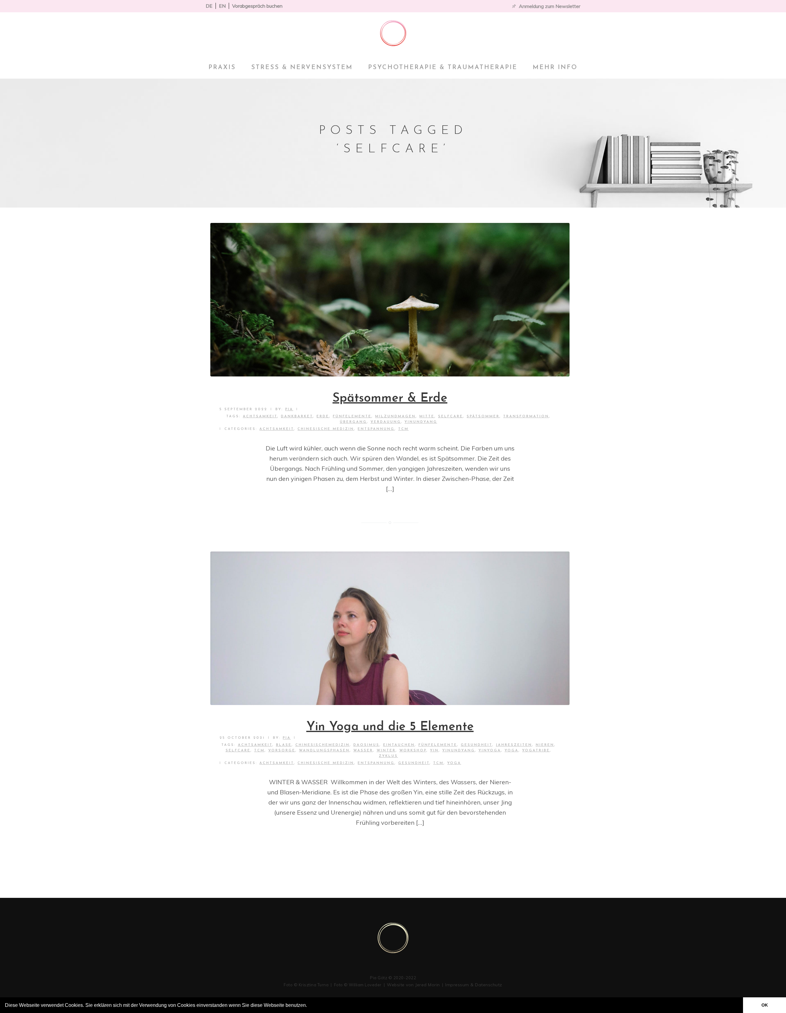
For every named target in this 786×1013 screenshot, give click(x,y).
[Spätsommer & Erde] (390, 299)
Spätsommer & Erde (390, 398)
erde (323, 416)
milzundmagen (395, 416)
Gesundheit (476, 745)
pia (289, 409)
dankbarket (297, 416)
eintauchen (399, 745)
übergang (353, 422)
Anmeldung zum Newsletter (549, 6)
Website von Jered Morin (413, 985)
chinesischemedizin (322, 745)
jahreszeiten (514, 745)
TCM (403, 429)
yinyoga (490, 750)
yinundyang (421, 422)
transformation (526, 416)
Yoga (454, 763)
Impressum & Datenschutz (473, 985)
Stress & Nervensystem (302, 67)
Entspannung (376, 429)
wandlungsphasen (324, 750)
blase (284, 745)
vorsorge (281, 750)
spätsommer (483, 416)
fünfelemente (352, 416)
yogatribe (536, 750)
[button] (309, 1006)
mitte (426, 416)
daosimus (366, 745)
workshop (412, 750)
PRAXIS (222, 67)
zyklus (388, 756)
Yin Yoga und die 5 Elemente (390, 727)
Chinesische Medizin (326, 429)
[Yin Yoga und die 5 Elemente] (390, 628)
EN (222, 6)
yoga (512, 750)
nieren (545, 745)
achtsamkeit (260, 416)
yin (434, 750)
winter (386, 750)
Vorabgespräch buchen (257, 6)
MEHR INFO (555, 67)
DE (209, 6)
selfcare (450, 416)
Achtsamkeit (276, 429)
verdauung (386, 422)
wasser (363, 750)
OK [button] (764, 1005)
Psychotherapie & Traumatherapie (442, 67)
